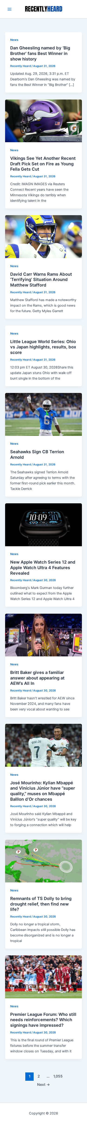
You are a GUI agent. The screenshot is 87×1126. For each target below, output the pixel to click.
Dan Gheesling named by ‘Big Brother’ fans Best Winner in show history (40, 53)
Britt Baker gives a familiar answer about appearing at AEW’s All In (37, 678)
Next (43, 1084)
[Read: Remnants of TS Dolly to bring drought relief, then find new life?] (43, 861)
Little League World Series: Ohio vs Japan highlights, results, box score (43, 347)
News (14, 40)
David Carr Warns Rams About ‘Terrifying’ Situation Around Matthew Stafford (41, 279)
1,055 (57, 1076)
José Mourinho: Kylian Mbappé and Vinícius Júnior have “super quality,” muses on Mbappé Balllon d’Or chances (42, 791)
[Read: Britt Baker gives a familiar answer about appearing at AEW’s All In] (43, 635)
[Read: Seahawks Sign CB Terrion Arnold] (43, 414)
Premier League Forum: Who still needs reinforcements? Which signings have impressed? (43, 1020)
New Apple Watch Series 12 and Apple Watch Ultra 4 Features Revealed (42, 567)
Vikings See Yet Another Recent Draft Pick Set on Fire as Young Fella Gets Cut (43, 164)
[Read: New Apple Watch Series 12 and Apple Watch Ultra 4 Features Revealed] (43, 524)
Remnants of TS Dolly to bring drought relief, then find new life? (40, 904)
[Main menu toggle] (9, 9)
